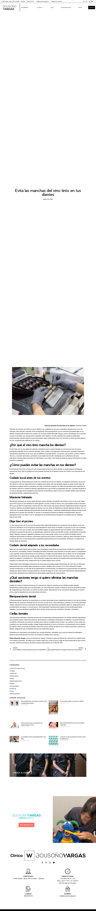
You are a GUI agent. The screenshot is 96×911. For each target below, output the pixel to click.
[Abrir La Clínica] (42, 7)
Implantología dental (16, 681)
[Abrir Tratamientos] (28, 7)
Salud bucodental (15, 693)
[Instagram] (89, 1)
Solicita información (22, 643)
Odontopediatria (14, 686)
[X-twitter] (87, 1)
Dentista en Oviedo (39, 638)
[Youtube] (92, 1)
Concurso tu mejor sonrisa (17, 668)
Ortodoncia (13, 688)
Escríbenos (67, 893)
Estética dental (14, 676)
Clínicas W (62, 638)
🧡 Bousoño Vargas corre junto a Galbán (72, 701)
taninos (61, 454)
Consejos (12, 671)
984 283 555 (58, 643)
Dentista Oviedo (81, 426)
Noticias (12, 683)
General (12, 678)
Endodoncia (13, 673)
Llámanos (28, 893)
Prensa (12, 691)
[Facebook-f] (84, 1)
